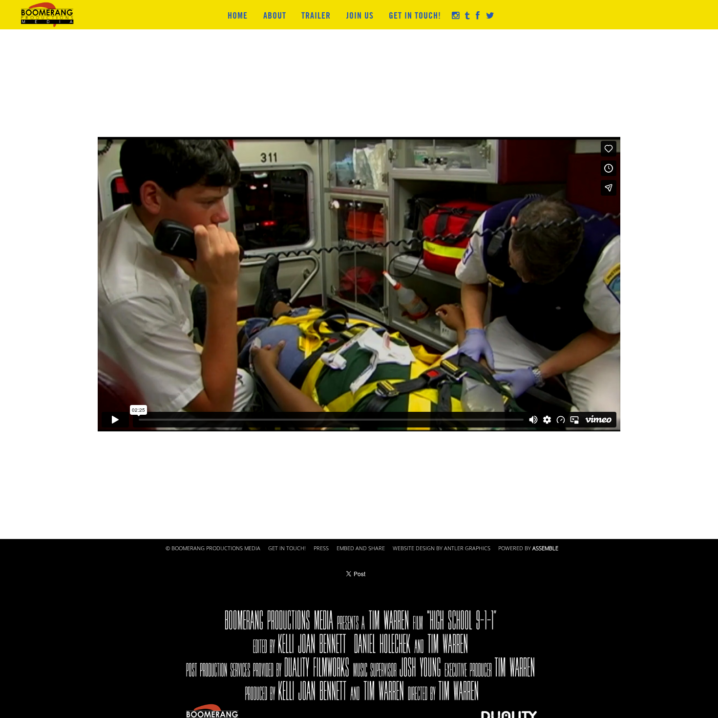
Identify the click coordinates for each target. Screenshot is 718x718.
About (274, 15)
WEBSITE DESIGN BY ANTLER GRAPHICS (441, 548)
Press (321, 548)
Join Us (360, 15)
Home (238, 15)
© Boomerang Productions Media (213, 548)
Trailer (316, 15)
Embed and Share (361, 548)
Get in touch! (415, 15)
